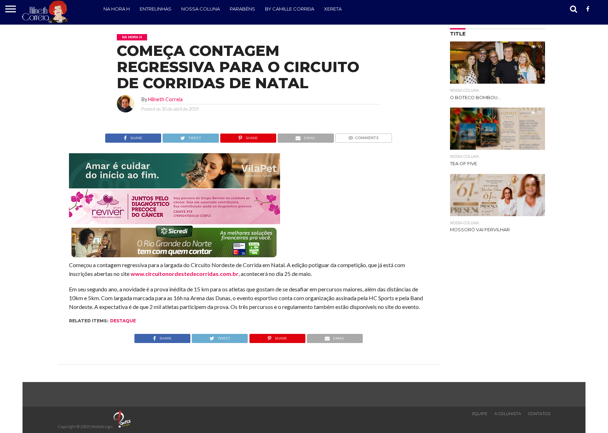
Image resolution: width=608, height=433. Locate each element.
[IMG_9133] (174, 186)
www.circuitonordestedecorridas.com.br (185, 273)
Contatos (539, 413)
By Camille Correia (289, 9)
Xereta (333, 9)
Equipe (479, 413)
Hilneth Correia (165, 99)
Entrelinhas (155, 9)
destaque (123, 320)
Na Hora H (116, 9)
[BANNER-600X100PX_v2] (174, 222)
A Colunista (507, 413)
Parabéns (242, 9)
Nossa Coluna (200, 9)
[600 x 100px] (174, 257)
